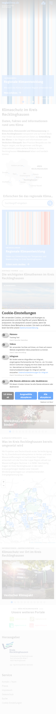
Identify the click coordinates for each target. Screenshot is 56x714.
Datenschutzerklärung (29, 328)
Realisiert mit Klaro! (47, 402)
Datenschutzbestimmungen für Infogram (33, 372)
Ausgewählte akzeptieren (26, 395)
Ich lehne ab (8, 395)
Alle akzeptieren (45, 395)
